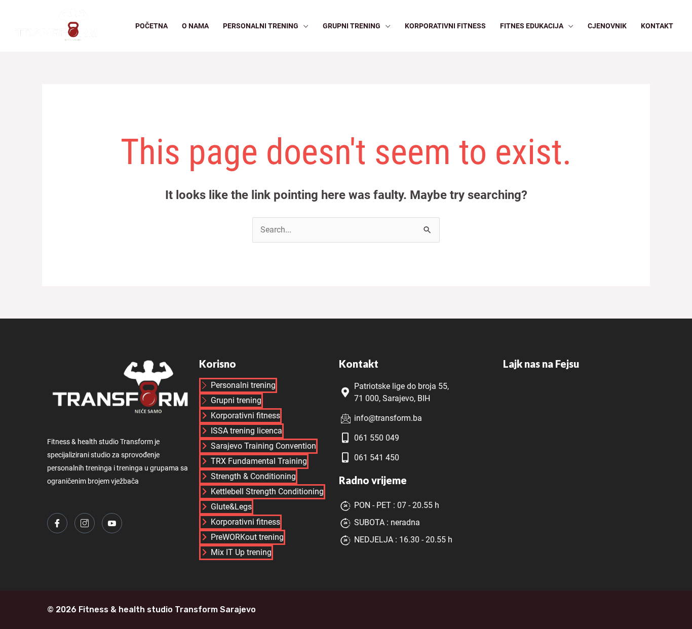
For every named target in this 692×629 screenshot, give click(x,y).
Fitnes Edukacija (531, 26)
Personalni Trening (260, 26)
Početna (151, 26)
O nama (195, 26)
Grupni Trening (351, 26)
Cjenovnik (607, 26)
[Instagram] (84, 523)
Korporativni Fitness (445, 26)
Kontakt (657, 26)
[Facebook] (57, 523)
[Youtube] (112, 523)
